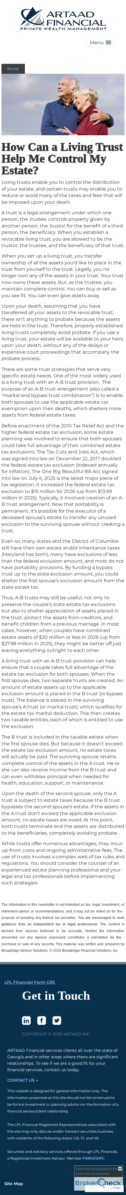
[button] (100, 42)
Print (13, 68)
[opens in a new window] (26, 1020)
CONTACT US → (22, 1080)
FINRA (88, 1158)
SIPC (100, 1158)
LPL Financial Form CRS (29, 982)
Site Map (13, 1183)
